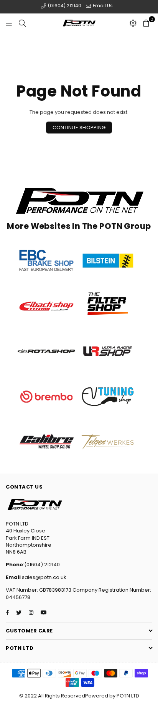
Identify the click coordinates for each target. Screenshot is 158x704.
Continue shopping (79, 127)
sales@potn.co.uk (43, 577)
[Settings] (133, 23)
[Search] (22, 23)
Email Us (102, 5)
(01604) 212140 (64, 5)
